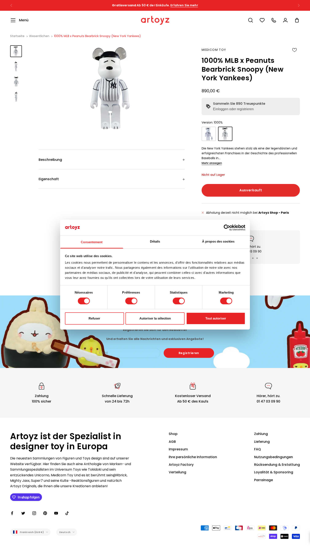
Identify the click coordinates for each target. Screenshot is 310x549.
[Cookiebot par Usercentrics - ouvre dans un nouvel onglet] (226, 227)
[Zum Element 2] (16, 66)
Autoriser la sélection (155, 318)
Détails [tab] (155, 241)
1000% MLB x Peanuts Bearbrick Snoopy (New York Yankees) (97, 36)
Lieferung (262, 441)
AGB (172, 441)
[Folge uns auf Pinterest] (45, 513)
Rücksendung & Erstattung (277, 464)
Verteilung (177, 472)
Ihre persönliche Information (193, 457)
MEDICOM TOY (214, 50)
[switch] (131, 301)
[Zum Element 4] (16, 97)
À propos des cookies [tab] (218, 241)
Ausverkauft (250, 190)
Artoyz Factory (181, 464)
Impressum (178, 449)
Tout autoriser (215, 318)
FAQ (257, 449)
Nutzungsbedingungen (273, 457)
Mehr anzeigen (212, 163)
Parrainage (263, 480)
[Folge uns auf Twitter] (23, 513)
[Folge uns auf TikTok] (67, 513)
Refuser (94, 318)
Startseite (17, 36)
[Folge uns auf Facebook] (12, 513)
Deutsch (64, 532)
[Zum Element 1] (16, 51)
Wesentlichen (39, 36)
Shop (173, 433)
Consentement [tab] (91, 242)
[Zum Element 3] (16, 81)
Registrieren (189, 353)
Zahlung (261, 433)
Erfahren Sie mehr (184, 5)
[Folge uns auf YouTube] (56, 513)
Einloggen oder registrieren (233, 109)
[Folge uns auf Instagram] (34, 513)
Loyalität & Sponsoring (273, 472)
